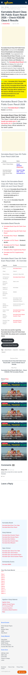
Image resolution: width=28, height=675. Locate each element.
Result (3, 352)
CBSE (2, 631)
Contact (3, 668)
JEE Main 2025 (5, 653)
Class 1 (3, 574)
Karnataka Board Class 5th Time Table (18, 310)
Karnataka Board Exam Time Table (11, 525)
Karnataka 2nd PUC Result (11, 245)
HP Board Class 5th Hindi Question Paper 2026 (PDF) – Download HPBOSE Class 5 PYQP (12, 436)
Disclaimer (3, 667)
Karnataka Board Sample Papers (10, 537)
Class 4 (3, 579)
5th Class (7, 7)
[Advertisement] (13, 36)
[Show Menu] (2, 2)
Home (2, 7)
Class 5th (15, 349)
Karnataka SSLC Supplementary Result (15, 250)
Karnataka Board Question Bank (10, 541)
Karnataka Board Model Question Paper (19, 315)
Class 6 (3, 583)
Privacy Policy (20, 667)
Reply (3, 476)
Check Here (20, 167)
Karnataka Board (13, 108)
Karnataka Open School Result (10, 552)
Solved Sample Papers (6, 626)
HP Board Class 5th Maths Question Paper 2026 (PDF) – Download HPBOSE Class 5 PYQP (13, 456)
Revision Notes (5, 629)
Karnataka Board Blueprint (8, 543)
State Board (4, 633)
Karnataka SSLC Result (10, 236)
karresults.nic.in (6, 123)
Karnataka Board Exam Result (9, 527)
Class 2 (3, 576)
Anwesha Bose (6, 23)
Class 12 (3, 593)
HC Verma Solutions (6, 644)
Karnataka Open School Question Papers (12, 556)
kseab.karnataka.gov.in (9, 121)
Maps (3, 612)
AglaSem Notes (6, 602)
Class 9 (3, 588)
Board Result (8, 349)
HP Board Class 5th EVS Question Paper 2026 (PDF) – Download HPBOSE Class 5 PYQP (12, 416)
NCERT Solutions (5, 641)
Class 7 (3, 584)
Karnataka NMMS (6, 564)
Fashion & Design (5, 658)
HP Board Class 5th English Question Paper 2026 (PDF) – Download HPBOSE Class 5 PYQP (13, 396)
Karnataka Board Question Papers (17, 321)
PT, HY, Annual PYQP (7, 606)
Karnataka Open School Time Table (11, 550)
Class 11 (3, 591)
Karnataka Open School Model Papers (11, 554)
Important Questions (7, 608)
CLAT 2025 (4, 656)
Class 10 (3, 590)
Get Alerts (22, 672)
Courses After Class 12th (7, 646)
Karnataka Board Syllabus (8, 539)
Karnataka (22, 349)
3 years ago (11, 469)
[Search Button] (26, 2)
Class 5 (3, 581)
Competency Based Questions (9, 610)
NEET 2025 (4, 655)
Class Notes (4, 639)
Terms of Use (11, 667)
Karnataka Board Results (10, 345)
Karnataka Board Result (16, 62)
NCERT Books (4, 643)
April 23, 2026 (16, 23)
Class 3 (3, 577)
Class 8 (3, 586)
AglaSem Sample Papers (8, 604)
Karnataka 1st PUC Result (11, 240)
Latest (2, 660)
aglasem (8, 2)
